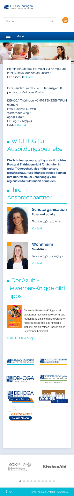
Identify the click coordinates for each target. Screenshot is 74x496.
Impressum (62, 492)
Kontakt (22, 125)
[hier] (29, 77)
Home (33, 492)
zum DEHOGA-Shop (20, 338)
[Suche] (52, 21)
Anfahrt (51, 492)
